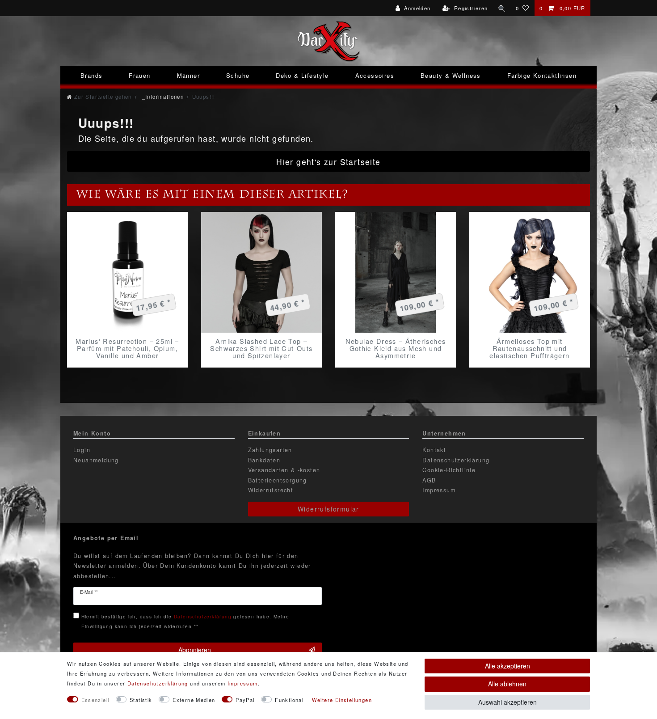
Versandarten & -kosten (284, 470)
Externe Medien (194, 699)
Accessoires (374, 75)
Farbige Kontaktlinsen (542, 75)
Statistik (141, 699)
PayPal (245, 699)
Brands (91, 75)
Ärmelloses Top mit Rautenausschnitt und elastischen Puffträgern (529, 348)
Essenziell (95, 699)
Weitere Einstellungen (342, 699)
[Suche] (502, 8)
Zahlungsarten (270, 450)
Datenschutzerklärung (455, 460)
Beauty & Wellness (451, 75)
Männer (188, 75)
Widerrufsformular (328, 508)
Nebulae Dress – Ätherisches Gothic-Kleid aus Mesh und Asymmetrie (395, 348)
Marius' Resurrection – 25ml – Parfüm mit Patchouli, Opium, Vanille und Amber (127, 348)
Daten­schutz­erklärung (157, 683)
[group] (127, 272)
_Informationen (162, 96)
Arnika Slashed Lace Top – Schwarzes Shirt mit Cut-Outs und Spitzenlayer (261, 348)
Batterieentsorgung (277, 480)
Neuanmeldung (96, 460)
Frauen (139, 75)
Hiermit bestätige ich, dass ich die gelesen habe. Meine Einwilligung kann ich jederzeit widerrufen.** (185, 621)
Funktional (289, 699)
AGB (429, 480)
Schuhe (237, 75)
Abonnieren (194, 649)
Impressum (438, 490)
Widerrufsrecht (271, 490)
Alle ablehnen (507, 683)
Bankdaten (264, 460)
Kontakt (434, 450)
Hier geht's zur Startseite (328, 161)
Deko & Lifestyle (302, 75)
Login (81, 450)
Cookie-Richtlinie (449, 470)
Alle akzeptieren (507, 665)
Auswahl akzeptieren (507, 702)
